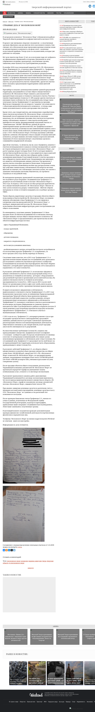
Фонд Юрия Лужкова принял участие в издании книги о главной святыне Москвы (71, 71)
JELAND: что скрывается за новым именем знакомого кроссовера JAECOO (70, 39)
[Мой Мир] (9, 550)
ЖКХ (45, 701)
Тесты (58, 13)
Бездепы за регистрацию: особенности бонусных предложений (71, 56)
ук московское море (16, 563)
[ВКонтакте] (4, 550)
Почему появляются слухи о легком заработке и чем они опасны (71, 66)
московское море (13, 561)
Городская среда (53, 701)
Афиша (20, 13)
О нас (84, 1)
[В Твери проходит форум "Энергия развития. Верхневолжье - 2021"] (71, 144)
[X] (12, 550)
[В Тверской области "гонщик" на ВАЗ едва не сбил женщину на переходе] (71, 166)
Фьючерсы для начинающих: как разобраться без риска (71, 44)
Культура (61, 701)
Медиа (28, 13)
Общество (10, 21)
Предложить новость (10, 1)
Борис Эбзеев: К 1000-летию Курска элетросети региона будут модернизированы (70, 77)
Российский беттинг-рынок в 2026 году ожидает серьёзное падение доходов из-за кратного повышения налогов (71, 50)
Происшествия (31, 701)
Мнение (50, 13)
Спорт (73, 701)
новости (31, 568)
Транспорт (39, 701)
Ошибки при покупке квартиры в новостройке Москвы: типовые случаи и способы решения (71, 61)
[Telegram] (14, 550)
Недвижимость (81, 701)
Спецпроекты (39, 13)
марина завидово (35, 561)
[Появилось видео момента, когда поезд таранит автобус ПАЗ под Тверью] (71, 197)
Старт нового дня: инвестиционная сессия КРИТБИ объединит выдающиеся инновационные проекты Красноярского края (70, 85)
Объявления (69, 13)
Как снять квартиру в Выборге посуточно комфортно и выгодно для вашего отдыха (71, 33)
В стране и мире (13, 701)
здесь (20, 547)
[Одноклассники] (6, 550)
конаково (24, 561)
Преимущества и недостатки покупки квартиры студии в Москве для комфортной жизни (71, 27)
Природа (68, 701)
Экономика (90, 701)
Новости (11, 13)
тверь (44, 561)
